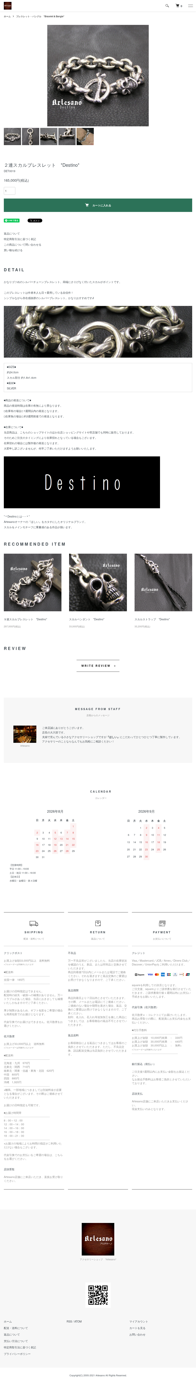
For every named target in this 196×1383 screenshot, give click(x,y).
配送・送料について (16, 1328)
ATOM (78, 1321)
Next (143, 75)
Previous (53, 75)
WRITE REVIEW (96, 666)
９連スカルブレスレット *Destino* (25, 619)
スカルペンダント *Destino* (86, 619)
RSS (69, 1321)
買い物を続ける (13, 250)
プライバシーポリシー (17, 1354)
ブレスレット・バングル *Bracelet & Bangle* (40, 16)
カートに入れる (101, 205)
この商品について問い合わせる (22, 244)
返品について (12, 233)
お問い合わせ (137, 1334)
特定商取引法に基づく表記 (20, 239)
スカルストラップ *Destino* (152, 619)
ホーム (7, 16)
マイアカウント (138, 1321)
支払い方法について (16, 1341)
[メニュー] (190, 5)
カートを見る (137, 1328)
